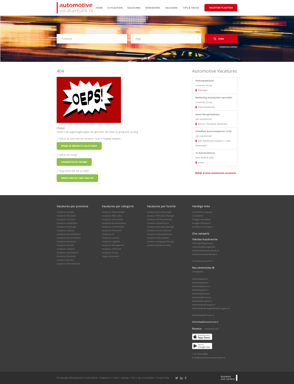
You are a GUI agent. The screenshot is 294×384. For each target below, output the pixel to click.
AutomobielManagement (203, 246)
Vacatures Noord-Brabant (69, 234)
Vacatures (134, 7)
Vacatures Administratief (113, 212)
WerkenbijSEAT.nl (200, 290)
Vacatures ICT (108, 234)
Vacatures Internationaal (68, 263)
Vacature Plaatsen (221, 7)
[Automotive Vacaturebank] (74, 7)
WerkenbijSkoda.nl (201, 293)
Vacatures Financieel (111, 230)
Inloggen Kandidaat (201, 219)
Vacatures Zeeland (65, 248)
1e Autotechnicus (205, 152)
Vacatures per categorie (118, 206)
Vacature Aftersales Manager (160, 215)
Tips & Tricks (191, 7)
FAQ (133, 377)
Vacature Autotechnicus (158, 223)
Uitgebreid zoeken (228, 46)
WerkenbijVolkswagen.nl (203, 304)
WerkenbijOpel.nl (200, 282)
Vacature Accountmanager (159, 212)
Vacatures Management (113, 245)
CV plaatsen (115, 7)
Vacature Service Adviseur (159, 230)
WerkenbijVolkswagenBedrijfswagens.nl (211, 308)
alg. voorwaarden (146, 377)
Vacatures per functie (161, 206)
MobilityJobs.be (212, 328)
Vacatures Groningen (67, 226)
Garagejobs (197, 271)
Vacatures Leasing (110, 237)
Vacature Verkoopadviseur (159, 234)
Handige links (201, 206)
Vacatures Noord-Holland (68, 237)
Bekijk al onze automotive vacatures (215, 173)
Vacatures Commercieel (113, 226)
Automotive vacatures (202, 212)
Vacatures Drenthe (65, 212)
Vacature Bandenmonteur (159, 245)
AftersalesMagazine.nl (202, 243)
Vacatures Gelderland (67, 223)
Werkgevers (152, 7)
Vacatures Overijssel (66, 241)
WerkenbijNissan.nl (201, 286)
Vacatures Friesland (66, 219)
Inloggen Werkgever (201, 223)
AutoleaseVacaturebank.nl (204, 254)
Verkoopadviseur (204, 80)
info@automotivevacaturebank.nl (209, 357)
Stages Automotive (110, 256)
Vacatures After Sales (112, 215)
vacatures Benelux (65, 260)
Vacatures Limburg (65, 230)
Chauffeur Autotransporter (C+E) (213, 131)
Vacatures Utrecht (65, 245)
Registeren (105, 377)
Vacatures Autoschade (112, 219)
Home (99, 7)
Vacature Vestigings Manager (160, 241)
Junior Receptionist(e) (207, 114)
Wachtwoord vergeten (202, 226)
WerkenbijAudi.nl (200, 279)
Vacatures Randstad (66, 256)
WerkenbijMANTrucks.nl (203, 315)
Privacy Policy (163, 377)
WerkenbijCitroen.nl (201, 297)
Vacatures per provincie (72, 206)
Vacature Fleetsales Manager (160, 226)
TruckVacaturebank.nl (202, 261)
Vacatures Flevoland (66, 215)
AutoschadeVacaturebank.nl (205, 250)
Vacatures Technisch (111, 248)
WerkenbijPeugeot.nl (202, 301)
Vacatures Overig (110, 252)
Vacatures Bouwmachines (114, 223)
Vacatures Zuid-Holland (68, 252)
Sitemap (125, 377)
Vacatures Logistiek (111, 241)
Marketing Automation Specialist (213, 97)
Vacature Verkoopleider (158, 237)
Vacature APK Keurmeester (159, 219)
